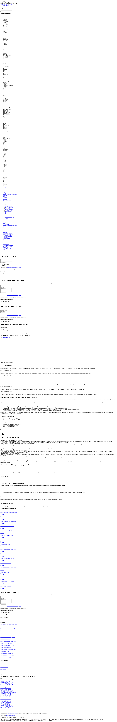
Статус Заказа (3, 669)
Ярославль (2, 710)
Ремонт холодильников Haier (6, 653)
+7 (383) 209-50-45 (10, 693)
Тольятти (2, 702)
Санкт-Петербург (4, 682)
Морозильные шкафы (7, 201)
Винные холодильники (8, 234)
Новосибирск (3, 693)
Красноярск (3, 691)
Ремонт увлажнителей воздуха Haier (8, 649)
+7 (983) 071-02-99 (9, 706)
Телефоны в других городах (6, 4)
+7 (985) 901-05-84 (12, 692)
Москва (3, 671)
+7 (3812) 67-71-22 (7, 694)
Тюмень (2, 705)
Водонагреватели (9, 207)
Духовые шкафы (8, 210)
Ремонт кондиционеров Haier (6, 635)
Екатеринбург (3, 687)
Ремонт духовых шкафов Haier (6, 632)
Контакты (5, 197)
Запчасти (2, 662)
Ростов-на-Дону (3, 697)
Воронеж (2, 685)
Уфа (1, 707)
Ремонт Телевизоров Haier (5, 647)
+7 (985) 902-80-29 (7, 701)
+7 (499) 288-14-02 (5, 5)
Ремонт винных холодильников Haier (8, 628)
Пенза (1, 695)
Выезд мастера (6, 193)
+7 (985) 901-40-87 (9, 684)
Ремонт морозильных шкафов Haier (7, 637)
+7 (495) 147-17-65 (6, 337)
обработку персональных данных (14, 267)
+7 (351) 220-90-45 (9, 708)
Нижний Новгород (4, 692)
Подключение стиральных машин (10, 194)
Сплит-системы (8, 212)
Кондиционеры (8, 211)
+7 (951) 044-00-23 (7, 696)
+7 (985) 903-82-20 (8, 702)
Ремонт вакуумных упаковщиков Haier (8, 624)
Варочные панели (9, 209)
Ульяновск (2, 706)
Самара (2, 699)
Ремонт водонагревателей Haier (7, 630)
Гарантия (5, 195)
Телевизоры (7, 216)
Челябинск (2, 708)
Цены (4, 192)
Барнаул (2, 683)
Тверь (1, 701)
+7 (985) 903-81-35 (6, 704)
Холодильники (6, 202)
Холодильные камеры (7, 203)
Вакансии (2, 664)
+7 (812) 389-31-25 (12, 682)
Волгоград (2, 684)
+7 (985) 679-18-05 (7, 688)
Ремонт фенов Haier (4, 651)
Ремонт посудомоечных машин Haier (8, 641)
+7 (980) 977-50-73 (7, 695)
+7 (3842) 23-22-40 (8, 689)
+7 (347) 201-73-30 (6, 707)
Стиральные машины (7, 200)
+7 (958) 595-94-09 (11, 697)
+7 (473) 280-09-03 (8, 685)
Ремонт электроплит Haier (5, 657)
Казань (2, 688)
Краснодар (2, 690)
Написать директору (4, 667)
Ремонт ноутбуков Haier (5, 639)
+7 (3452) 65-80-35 (8, 705)
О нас (4, 196)
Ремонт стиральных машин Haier (7, 645)
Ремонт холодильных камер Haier (7, 655)
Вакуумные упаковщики (10, 213)
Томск (1, 703)
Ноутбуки (5, 199)
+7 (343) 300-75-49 (10, 687)
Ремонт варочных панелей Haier (7, 626)
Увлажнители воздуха (9, 217)
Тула (1, 704)
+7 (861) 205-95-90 (9, 690)
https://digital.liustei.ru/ (10, 715)
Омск (1, 694)
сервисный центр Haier (12, 713)
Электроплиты (8, 208)
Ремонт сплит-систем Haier (6, 643)
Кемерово (2, 689)
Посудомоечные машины (10, 214)
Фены (6, 218)
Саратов (2, 700)
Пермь (1, 696)
